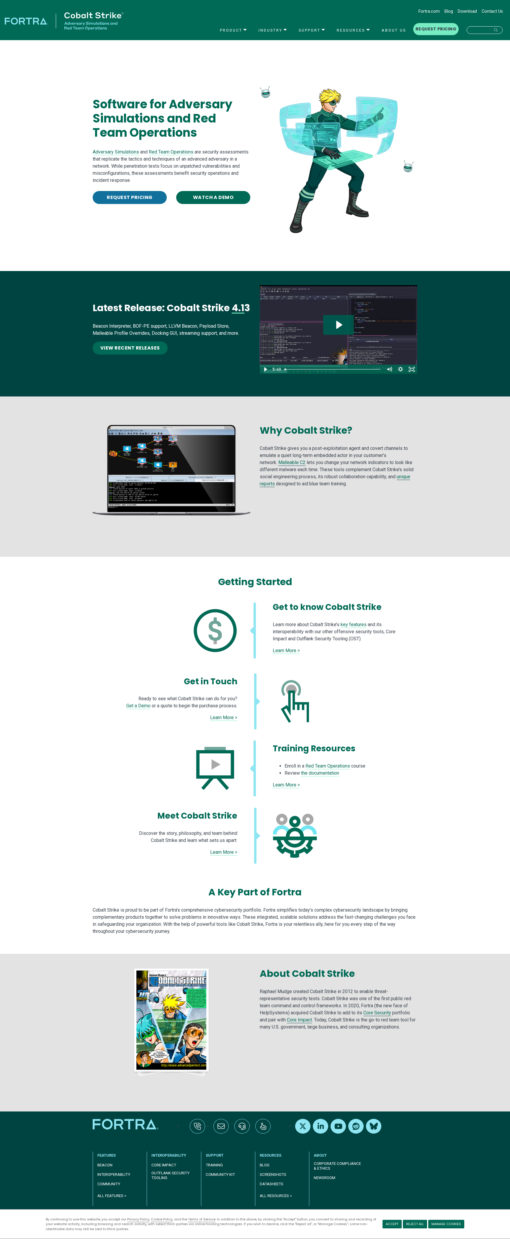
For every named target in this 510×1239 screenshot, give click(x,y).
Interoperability (168, 1155)
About (320, 1155)
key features (354, 624)
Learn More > (286, 650)
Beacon (104, 1165)
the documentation (320, 773)
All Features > (111, 1196)
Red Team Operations (171, 152)
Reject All (415, 1224)
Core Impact (299, 1020)
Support (310, 30)
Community (108, 1184)
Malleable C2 (291, 462)
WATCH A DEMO (213, 197)
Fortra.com (429, 11)
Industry (270, 30)
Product (231, 30)
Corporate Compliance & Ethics (337, 1166)
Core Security (377, 1013)
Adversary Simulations (116, 152)
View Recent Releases (130, 348)
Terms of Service (201, 1219)
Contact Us (492, 11)
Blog (448, 11)
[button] (485, 30)
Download (467, 11)
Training (214, 1165)
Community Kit (220, 1174)
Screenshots (273, 1174)
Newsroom (324, 1178)
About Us (394, 30)
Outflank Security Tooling (170, 1175)
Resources (351, 30)
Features (106, 1155)
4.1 (238, 307)
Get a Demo (138, 706)
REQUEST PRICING (436, 29)
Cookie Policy (162, 1219)
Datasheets (271, 1184)
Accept (392, 1224)
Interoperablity (113, 1174)
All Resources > (276, 1196)
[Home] (126, 1124)
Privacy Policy (138, 1219)
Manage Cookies (446, 1224)
